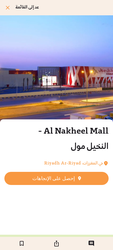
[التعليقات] (91, 243)
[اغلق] (7, 7)
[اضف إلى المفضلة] (21, 243)
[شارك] (56, 243)
